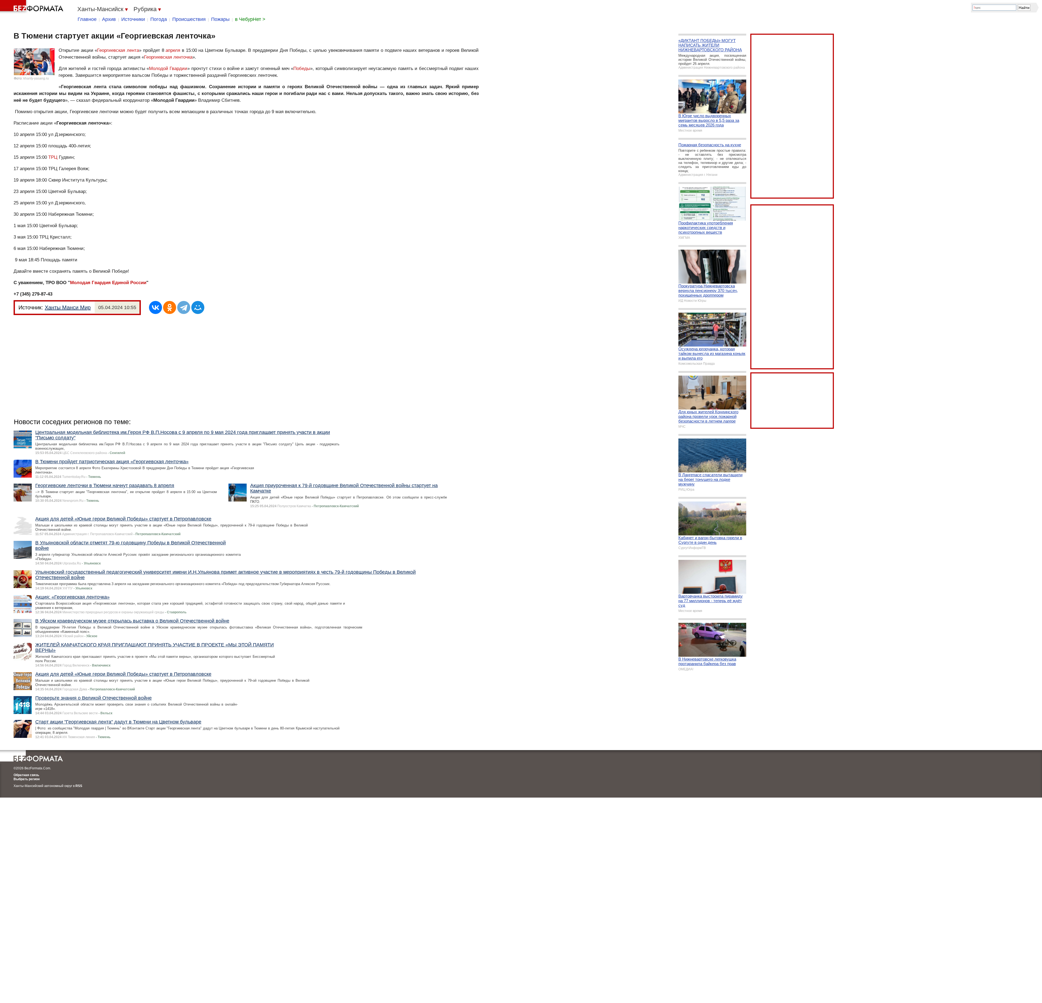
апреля (173, 50)
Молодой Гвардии (168, 68)
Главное (87, 19)
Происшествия (189, 19)
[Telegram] (183, 307)
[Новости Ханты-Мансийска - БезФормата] (32, 7)
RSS (78, 786)
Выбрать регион (27, 779)
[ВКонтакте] (155, 307)
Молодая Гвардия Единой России (108, 282)
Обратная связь (26, 775)
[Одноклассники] (169, 307)
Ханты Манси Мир (68, 307)
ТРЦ (53, 157)
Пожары (220, 19)
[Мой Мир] (197, 307)
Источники (133, 19)
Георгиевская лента (118, 50)
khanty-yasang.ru (36, 78)
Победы (301, 68)
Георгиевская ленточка (168, 57)
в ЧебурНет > (250, 19)
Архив (109, 19)
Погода (158, 19)
